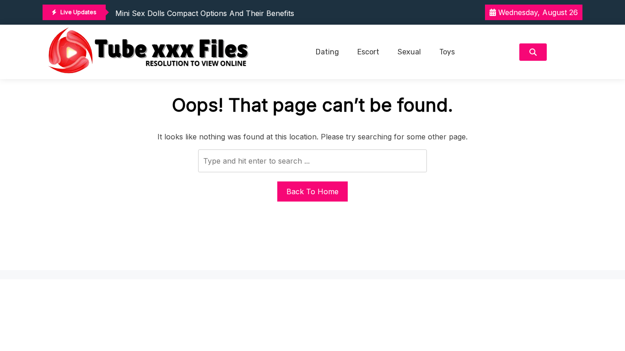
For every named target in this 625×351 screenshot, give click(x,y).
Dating (327, 52)
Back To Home (312, 191)
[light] (566, 52)
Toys (447, 52)
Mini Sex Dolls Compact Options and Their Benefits (204, 13)
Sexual (409, 52)
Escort (368, 52)
